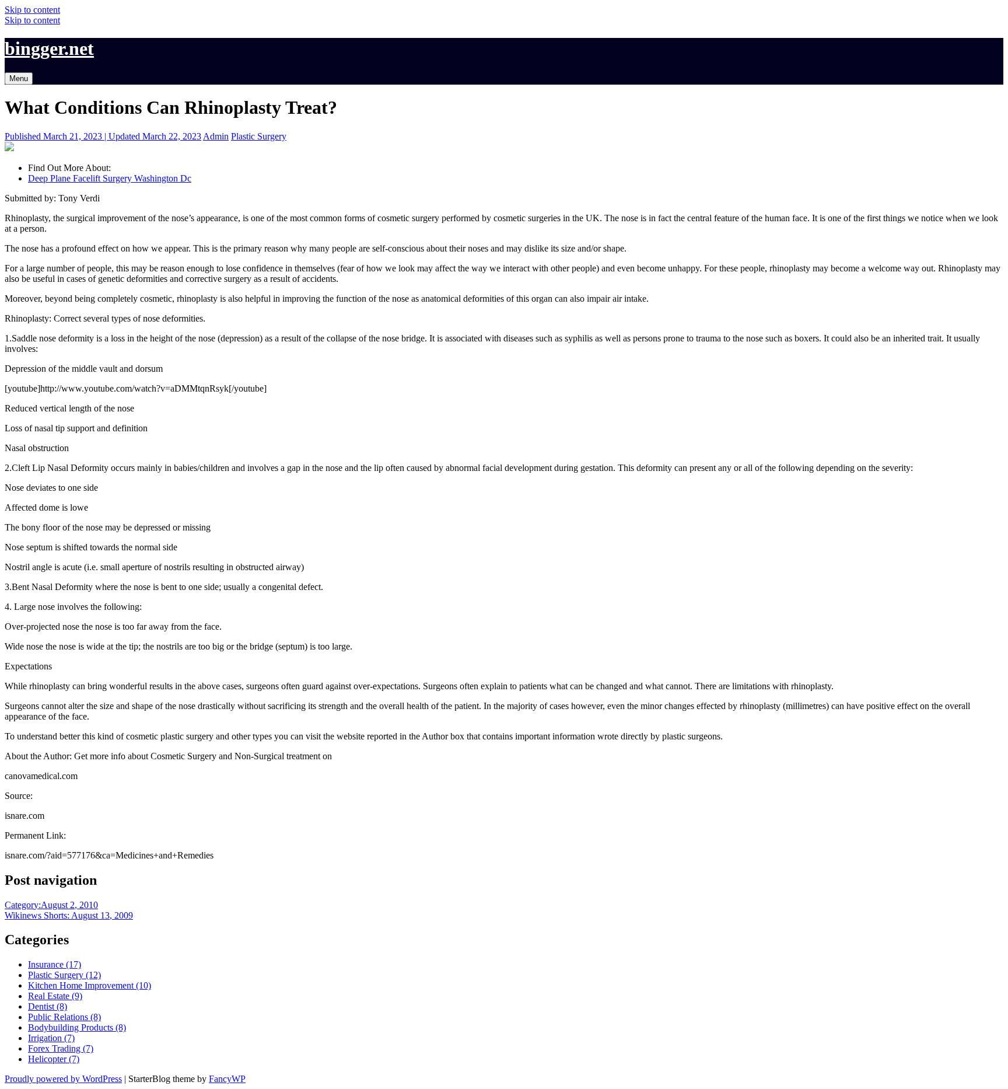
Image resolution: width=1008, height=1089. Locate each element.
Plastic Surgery (258, 136)
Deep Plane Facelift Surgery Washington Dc (109, 178)
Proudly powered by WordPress (63, 1079)
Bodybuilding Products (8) (77, 1027)
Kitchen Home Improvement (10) (89, 985)
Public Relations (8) (64, 1017)
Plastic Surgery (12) (64, 975)
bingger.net (49, 48)
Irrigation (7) (51, 1038)
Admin (216, 136)
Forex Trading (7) (60, 1048)
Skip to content (32, 10)
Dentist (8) (47, 1006)
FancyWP (227, 1079)
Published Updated (103, 136)
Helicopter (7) (53, 1059)
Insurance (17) (54, 964)
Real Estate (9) (55, 996)
